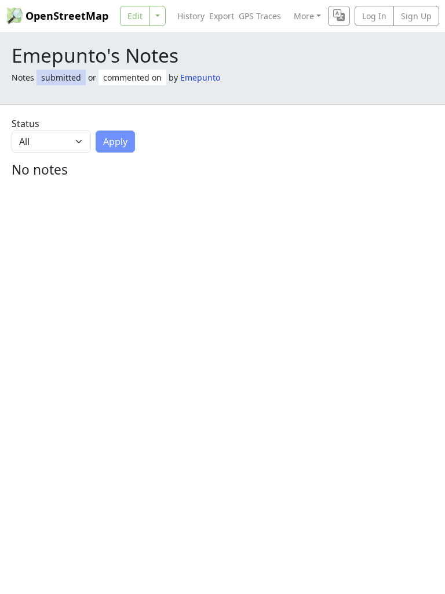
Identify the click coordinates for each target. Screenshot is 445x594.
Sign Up (416, 15)
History (191, 15)
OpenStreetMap (66, 16)
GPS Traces (260, 15)
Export (221, 15)
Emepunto (200, 77)
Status (25, 123)
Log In (374, 15)
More (304, 15)
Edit (135, 15)
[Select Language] (339, 16)
